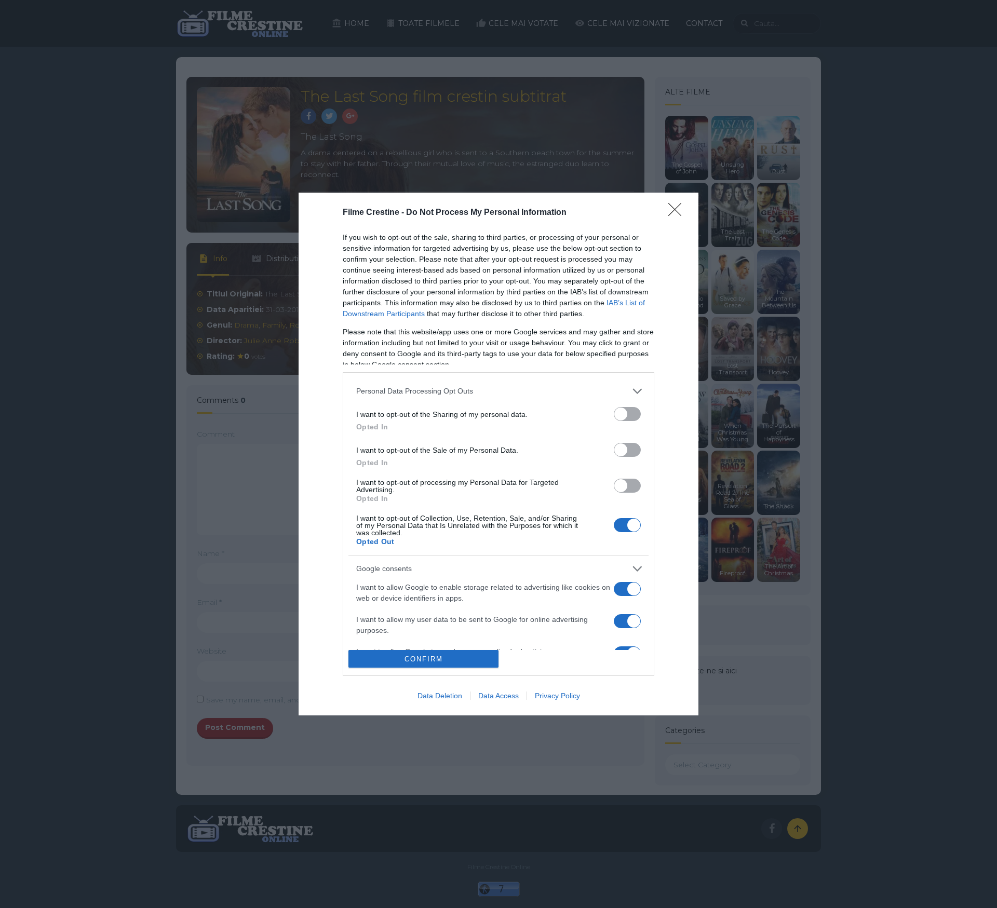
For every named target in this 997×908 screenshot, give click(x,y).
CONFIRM (424, 659)
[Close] (678, 213)
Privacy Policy (557, 696)
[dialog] (498, 454)
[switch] (627, 414)
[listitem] (498, 391)
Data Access (498, 696)
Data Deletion (439, 696)
